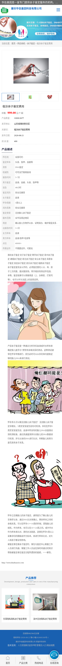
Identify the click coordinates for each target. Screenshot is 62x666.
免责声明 (32, 645)
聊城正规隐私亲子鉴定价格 (46, 619)
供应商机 (21, 43)
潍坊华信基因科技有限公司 (26, 642)
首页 (13, 43)
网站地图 (50, 645)
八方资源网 (23, 645)
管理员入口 (41, 645)
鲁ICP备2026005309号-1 (40, 637)
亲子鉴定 (31, 43)
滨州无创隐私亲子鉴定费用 (16, 619)
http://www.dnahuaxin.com (13, 563)
